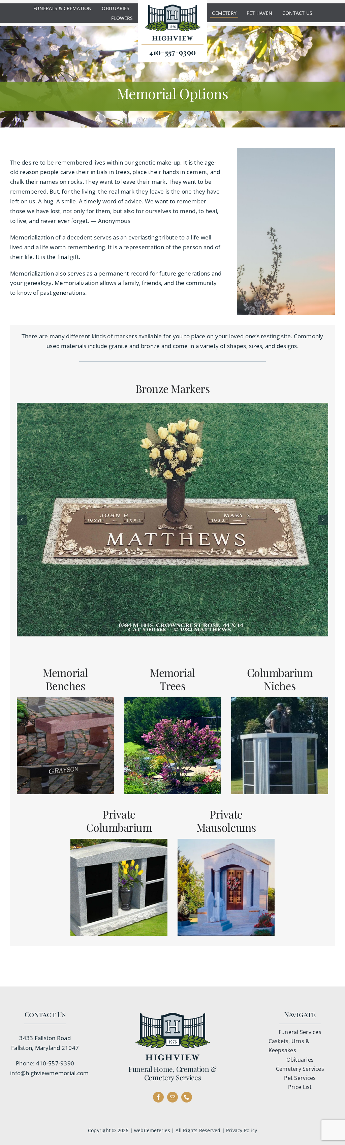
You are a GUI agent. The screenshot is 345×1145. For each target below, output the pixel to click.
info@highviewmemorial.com (49, 1073)
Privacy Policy (241, 1130)
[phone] (186, 1097)
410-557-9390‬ (55, 1063)
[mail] (172, 1097)
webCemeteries (152, 1130)
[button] (22, 520)
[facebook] (158, 1097)
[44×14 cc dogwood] (172, 519)
